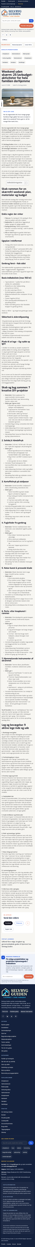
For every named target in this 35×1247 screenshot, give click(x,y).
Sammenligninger (6, 1030)
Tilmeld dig (28, 976)
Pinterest (19, 923)
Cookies (9, 1244)
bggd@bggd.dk (15, 1164)
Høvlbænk (5, 62)
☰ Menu (4, 39)
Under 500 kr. (28, 44)
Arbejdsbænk (28, 58)
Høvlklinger (22, 62)
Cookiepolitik (4, 1120)
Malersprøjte (26, 53)
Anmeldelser (4, 1027)
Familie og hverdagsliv (9, 69)
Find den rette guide (26, 25)
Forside (3, 1)
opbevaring (17, 1152)
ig (7, 1016)
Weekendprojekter (17, 44)
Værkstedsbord (16, 53)
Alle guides (4, 1051)
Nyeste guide (11, 1)
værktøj (25, 1152)
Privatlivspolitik (5, 6)
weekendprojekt (6, 1156)
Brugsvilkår (4, 1126)
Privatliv (3, 1244)
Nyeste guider (5, 1024)
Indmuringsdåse (6, 58)
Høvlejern (13, 62)
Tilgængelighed (5, 1129)
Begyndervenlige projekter (8, 1036)
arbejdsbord (5, 1148)
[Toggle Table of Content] (25, 182)
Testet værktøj (5, 1042)
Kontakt (3, 1115)
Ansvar (14, 1244)
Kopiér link (8, 929)
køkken (19, 1148)
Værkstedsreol (18, 58)
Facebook (8, 923)
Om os (12, 6)
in (6, 35)
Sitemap (3, 1132)
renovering (27, 1148)
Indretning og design (7, 1067)
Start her (20, 3)
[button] (1, 104)
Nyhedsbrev (18, 6)
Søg (31, 20)
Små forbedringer (6, 1045)
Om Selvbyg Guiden (6, 1112)
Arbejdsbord (5, 53)
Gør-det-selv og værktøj (8, 1061)
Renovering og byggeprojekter (9, 1073)
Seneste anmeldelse (23, 1)
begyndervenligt (6, 1152)
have (13, 1148)
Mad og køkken (5, 1070)
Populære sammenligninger (8, 3)
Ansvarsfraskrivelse (7, 1123)
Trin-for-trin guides (6, 1048)
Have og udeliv (5, 1064)
